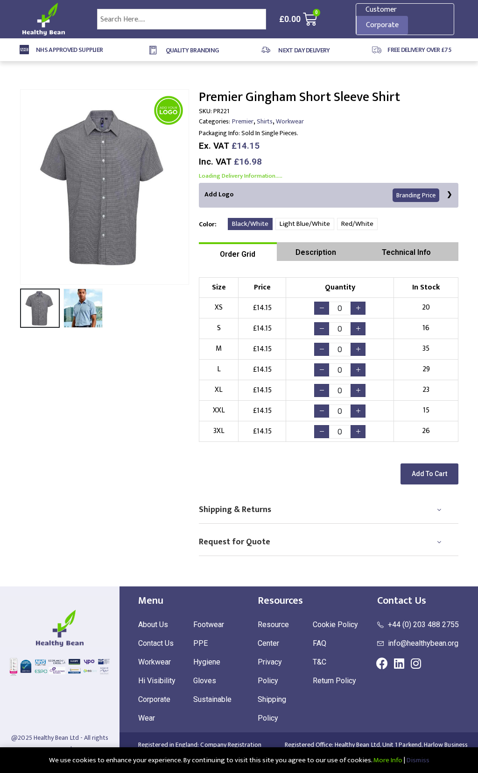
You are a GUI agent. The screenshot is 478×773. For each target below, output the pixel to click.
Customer (381, 9)
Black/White (250, 224)
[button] (429, 473)
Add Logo (320, 195)
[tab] (238, 251)
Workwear (290, 121)
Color (207, 224)
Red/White (357, 224)
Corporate (382, 25)
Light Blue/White (305, 224)
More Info (387, 760)
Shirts (265, 121)
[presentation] (22, 187)
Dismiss (418, 760)
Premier (242, 121)
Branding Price (416, 195)
